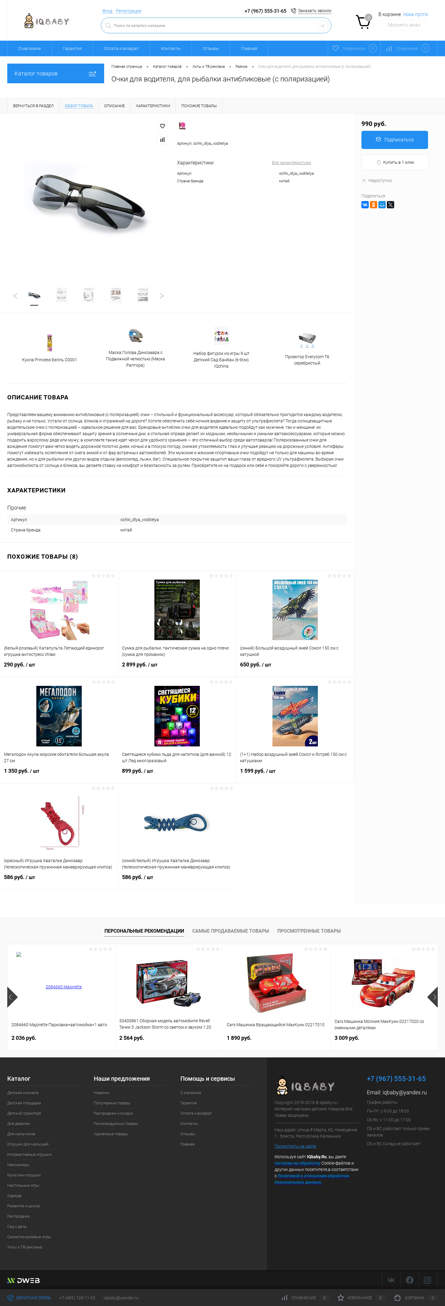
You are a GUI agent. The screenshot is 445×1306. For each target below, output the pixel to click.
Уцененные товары (111, 1134)
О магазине (29, 48)
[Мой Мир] (382, 204)
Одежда (14, 1195)
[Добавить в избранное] (162, 126)
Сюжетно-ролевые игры (29, 1237)
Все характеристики (291, 162)
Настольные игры (23, 1185)
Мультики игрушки (24, 1175)
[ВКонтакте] (365, 204)
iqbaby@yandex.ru (405, 1092)
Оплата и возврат (121, 48)
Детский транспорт (24, 1113)
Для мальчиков (21, 1134)
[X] (390, 204)
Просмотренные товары (309, 931)
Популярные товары (112, 1103)
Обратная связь (33, 1297)
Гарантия (72, 48)
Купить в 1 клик (398, 162)
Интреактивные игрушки (29, 1154)
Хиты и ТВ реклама (24, 1247)
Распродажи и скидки (113, 1113)
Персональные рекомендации (144, 931)
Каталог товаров (36, 73)
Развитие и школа (23, 1206)
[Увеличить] (88, 197)
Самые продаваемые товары (230, 931)
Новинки (101, 1092)
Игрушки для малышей (27, 1144)
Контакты (171, 48)
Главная (249, 48)
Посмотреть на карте (295, 1146)
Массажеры (18, 1164)
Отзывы (211, 48)
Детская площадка (24, 1103)
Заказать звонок (314, 10)
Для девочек (18, 1123)
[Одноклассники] (373, 204)
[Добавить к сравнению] (162, 139)
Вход (107, 10)
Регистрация (128, 10)
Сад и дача (16, 1226)
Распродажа (18, 1216)
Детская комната (22, 1092)
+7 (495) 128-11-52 (77, 1297)
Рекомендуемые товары (116, 1123)
